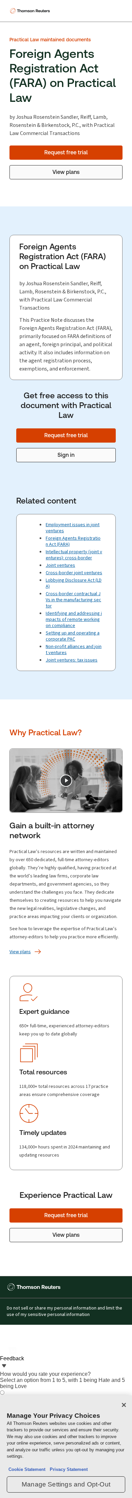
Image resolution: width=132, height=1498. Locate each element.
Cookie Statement (26, 1469)
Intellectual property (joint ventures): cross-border (74, 555)
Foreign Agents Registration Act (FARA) (73, 541)
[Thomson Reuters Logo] (31, 11)
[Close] (123, 1405)
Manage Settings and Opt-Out (66, 1484)
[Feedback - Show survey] (4, 1366)
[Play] (66, 781)
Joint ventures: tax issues (71, 660)
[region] (66, 1446)
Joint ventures (60, 565)
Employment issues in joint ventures (73, 527)
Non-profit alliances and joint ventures (74, 649)
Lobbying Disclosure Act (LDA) (74, 583)
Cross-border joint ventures (74, 572)
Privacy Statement (67, 1469)
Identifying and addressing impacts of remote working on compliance (74, 619)
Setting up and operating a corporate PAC (73, 636)
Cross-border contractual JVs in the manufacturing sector (73, 599)
